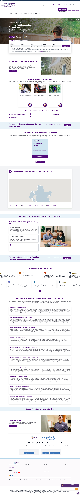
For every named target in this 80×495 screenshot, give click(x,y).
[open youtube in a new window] (78, 19)
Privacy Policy (25, 50)
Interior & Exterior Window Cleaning (18, 114)
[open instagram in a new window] (73, 19)
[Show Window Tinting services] (70, 114)
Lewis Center (36, 205)
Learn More (21, 105)
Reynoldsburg (49, 205)
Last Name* (22, 44)
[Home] (9, 13)
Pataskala (42, 205)
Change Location (57, 4)
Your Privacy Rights (54, 487)
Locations (16, 13)
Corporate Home (68, 469)
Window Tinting (52, 93)
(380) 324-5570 (73, 10)
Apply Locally (64, 4)
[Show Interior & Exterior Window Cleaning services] (28, 114)
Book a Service (67, 125)
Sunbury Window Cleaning (28, 13)
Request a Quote (63, 9)
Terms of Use (27, 487)
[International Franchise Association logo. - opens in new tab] (10, 475)
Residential (14, 40)
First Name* (12, 44)
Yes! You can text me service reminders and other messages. (20, 48)
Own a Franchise (75, 4)
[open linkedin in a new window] (76, 19)
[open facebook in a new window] (69, 19)
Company (46, 462)
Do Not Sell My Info (45, 487)
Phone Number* (43, 44)
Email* (32, 44)
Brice (16, 205)
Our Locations (67, 466)
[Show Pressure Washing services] (49, 117)
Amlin (10, 205)
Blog (66, 464)
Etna (22, 205)
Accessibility (38, 487)
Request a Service (13, 70)
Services (27, 462)
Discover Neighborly (29, 453)
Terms (21, 50)
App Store (46, 453)
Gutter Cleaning (37, 93)
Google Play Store (55, 453)
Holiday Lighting (22, 93)
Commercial (23, 40)
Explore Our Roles (13, 425)
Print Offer (40, 156)
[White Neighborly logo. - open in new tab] (3, 0)
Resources (67, 462)
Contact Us (46, 469)
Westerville (54, 205)
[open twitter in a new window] (71, 19)
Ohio (21, 13)
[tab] (13, 40)
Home (11, 13)
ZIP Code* (53, 44)
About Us (46, 466)
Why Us (45, 464)
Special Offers (69, 4)
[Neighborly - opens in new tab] (12, 475)
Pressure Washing (35, 116)
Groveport (29, 205)
